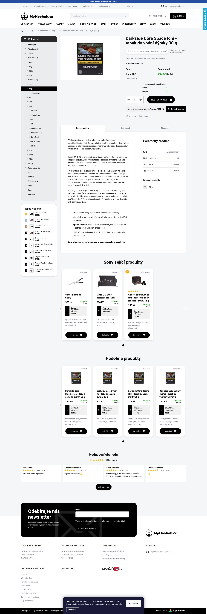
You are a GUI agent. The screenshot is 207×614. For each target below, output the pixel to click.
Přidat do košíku (158, 99)
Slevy (30, 185)
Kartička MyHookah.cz (55, 6)
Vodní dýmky (32, 45)
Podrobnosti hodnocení (159, 51)
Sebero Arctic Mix (35, 133)
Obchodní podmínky (103, 6)
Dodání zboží (87, 6)
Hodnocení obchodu (103, 454)
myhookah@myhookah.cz (160, 552)
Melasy (30, 163)
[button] (123, 345)
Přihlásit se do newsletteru (88, 528)
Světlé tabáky (33, 58)
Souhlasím (133, 603)
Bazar (30, 190)
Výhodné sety (33, 181)
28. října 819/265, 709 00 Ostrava (72, 551)
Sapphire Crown (35, 128)
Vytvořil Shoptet (162, 611)
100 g (31, 106)
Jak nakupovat (73, 6)
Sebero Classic (34, 141)
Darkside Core (34, 93)
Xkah (30, 172)
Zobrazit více (103, 487)
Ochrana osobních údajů (30, 597)
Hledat (126, 16)
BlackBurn (33, 111)
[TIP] (139, 281)
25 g (30, 84)
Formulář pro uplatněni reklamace (113, 555)
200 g (31, 71)
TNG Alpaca (33, 146)
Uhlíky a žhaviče (34, 168)
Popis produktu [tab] (82, 128)
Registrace (25, 6)
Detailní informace (133, 63)
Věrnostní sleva (38, 6)
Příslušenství (33, 49)
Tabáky (30, 53)
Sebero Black (34, 137)
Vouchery (31, 194)
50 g (30, 67)
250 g (31, 75)
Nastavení (72, 610)
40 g (30, 62)
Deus (31, 119)
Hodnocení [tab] (125, 128)
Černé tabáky (33, 80)
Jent (31, 124)
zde (120, 604)
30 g (30, 89)
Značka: (176, 52)
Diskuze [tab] (164, 128)
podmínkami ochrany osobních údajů (111, 521)
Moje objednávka (27, 601)
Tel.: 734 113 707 (26, 558)
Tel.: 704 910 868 (67, 558)
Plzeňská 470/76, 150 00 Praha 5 (32, 551)
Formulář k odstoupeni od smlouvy (113, 558)
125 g (31, 150)
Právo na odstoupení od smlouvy (113, 551)
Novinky (31, 177)
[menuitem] (28, 24)
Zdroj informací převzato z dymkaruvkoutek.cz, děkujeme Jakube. (96, 242)
